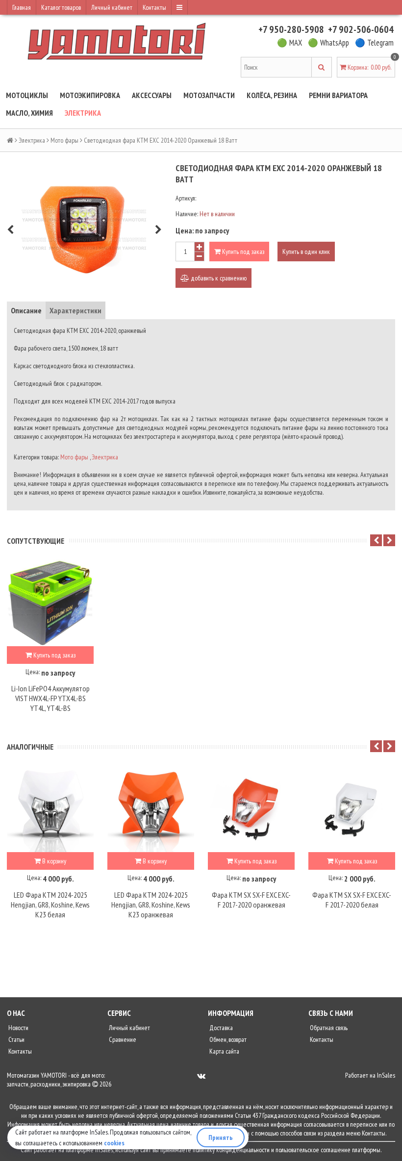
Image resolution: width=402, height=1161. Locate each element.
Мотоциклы (27, 95)
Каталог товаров (61, 7)
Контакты (154, 7)
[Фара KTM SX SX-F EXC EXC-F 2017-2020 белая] (351, 808)
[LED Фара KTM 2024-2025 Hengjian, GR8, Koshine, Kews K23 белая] (50, 808)
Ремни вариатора (338, 95)
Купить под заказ (242, 251)
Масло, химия (29, 113)
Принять (220, 1137)
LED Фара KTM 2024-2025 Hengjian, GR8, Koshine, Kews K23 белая (50, 904)
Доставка (220, 1027)
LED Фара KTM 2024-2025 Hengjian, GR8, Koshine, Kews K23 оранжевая (150, 904)
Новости (17, 1027)
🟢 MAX (289, 42)
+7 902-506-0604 (361, 29)
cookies (114, 1142)
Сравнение (121, 1039)
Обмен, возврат (227, 1039)
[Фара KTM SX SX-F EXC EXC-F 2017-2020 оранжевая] (251, 808)
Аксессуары (152, 95)
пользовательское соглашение (313, 1149)
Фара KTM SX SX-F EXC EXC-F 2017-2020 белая (351, 899)
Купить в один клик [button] (306, 251)
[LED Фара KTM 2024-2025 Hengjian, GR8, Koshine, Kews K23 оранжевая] (150, 808)
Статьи (16, 1039)
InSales (386, 1075)
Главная (21, 7)
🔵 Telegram (374, 42)
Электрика (83, 113)
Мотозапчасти (209, 95)
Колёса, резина (272, 95)
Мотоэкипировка (90, 95)
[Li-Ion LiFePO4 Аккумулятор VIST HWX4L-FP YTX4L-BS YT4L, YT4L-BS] (50, 602)
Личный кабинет (111, 7)
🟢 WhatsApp (328, 42)
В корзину (53, 861)
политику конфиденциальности (231, 1149)
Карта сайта (223, 1051)
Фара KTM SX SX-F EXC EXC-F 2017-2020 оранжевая (251, 899)
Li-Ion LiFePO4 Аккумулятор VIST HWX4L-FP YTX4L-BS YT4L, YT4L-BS (50, 698)
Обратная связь (328, 1027)
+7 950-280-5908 (291, 29)
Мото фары (64, 140)
